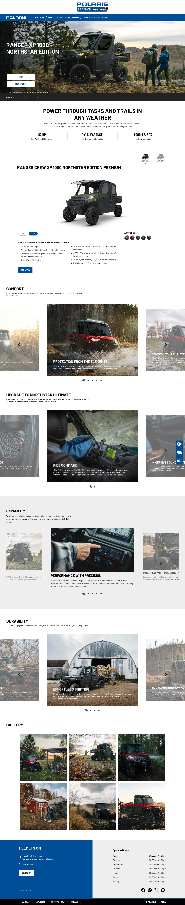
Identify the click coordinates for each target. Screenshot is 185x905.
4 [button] (96, 380)
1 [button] (83, 380)
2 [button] (88, 380)
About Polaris (102, 17)
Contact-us (88, 17)
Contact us (26, 872)
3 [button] (92, 380)
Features (25, 97)
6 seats (33, 234)
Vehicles (52, 17)
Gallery (40, 97)
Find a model (20, 84)
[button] (19, 344)
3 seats (23, 234)
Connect (74, 901)
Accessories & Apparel (69, 17)
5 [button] (101, 380)
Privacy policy (25, 890)
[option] (92, 340)
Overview (10, 97)
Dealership (39, 17)
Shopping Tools (58, 901)
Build (20, 77)
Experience (40, 901)
